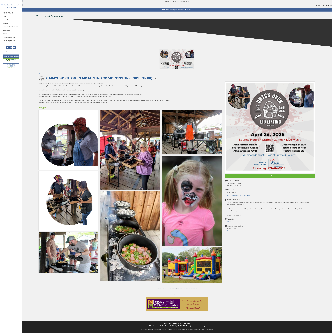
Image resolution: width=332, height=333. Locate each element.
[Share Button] (155, 78)
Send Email (230, 231)
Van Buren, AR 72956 (162, 326)
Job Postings (187, 288)
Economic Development (10, 27)
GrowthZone (189, 329)
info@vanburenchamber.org (196, 326)
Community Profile (9, 41)
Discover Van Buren (9, 37)
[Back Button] (39, 74)
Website (229, 222)
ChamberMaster (204, 329)
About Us (5, 20)
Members (5, 23)
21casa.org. (138, 86)
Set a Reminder (270, 176)
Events (5, 34)
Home (4, 16)
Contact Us (194, 288)
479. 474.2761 (181, 326)
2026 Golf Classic (8, 13)
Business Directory (162, 288)
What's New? (7, 30)
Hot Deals (179, 288)
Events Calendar (172, 288)
